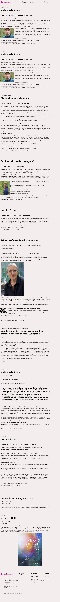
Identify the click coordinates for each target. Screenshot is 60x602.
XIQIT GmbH (20, 593)
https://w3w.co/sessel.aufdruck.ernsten (9, 41)
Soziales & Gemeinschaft (32, 2)
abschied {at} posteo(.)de (23, 193)
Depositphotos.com (9, 320)
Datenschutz (47, 576)
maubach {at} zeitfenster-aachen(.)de (21, 150)
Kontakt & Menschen (46, 2)
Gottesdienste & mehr (17, 2)
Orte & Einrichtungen (24, 2)
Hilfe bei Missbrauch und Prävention (38, 580)
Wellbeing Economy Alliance (32, 406)
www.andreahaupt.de (22, 186)
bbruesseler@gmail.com (8, 507)
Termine (38, 1)
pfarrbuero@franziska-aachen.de (12, 580)
